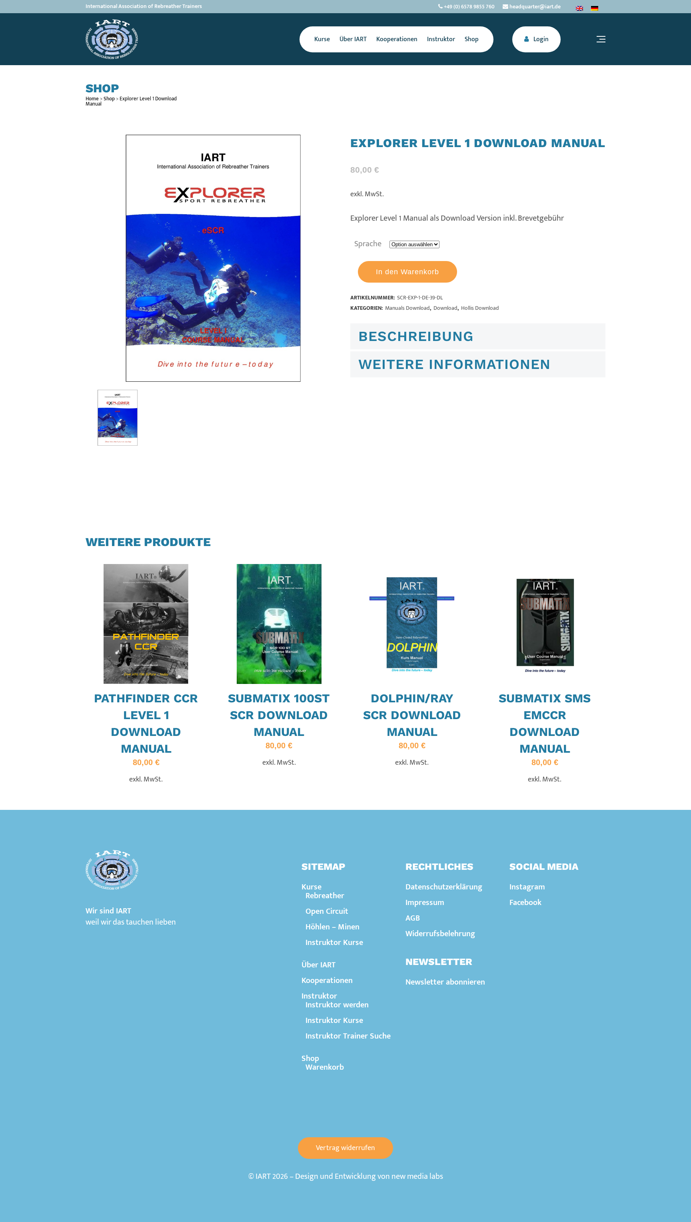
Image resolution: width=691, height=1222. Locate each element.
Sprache (367, 244)
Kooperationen (327, 980)
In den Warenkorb (407, 272)
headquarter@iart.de (534, 6)
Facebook (525, 902)
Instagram (527, 887)
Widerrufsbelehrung (440, 933)
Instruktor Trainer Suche (348, 1036)
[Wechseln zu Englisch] (579, 8)
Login (540, 39)
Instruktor (319, 996)
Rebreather (325, 895)
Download (445, 308)
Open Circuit (327, 911)
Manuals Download (407, 308)
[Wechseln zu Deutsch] (594, 8)
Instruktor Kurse (334, 942)
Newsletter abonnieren (445, 982)
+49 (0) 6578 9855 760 (469, 6)
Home (92, 98)
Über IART (319, 965)
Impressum (424, 902)
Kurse (312, 887)
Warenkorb (325, 1067)
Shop (109, 98)
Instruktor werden (337, 1005)
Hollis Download (480, 308)
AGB (412, 918)
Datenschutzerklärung (443, 887)
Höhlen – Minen (332, 927)
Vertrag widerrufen (345, 1148)
